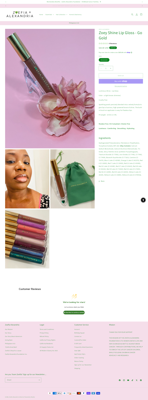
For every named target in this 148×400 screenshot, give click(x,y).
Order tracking (79, 358)
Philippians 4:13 (10, 343)
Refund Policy (44, 336)
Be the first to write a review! (74, 312)
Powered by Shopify (29, 397)
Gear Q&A (77, 350)
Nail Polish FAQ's (79, 354)
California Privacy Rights (47, 340)
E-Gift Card (77, 343)
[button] (49, 14)
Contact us (77, 336)
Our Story (8, 333)
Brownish (105, 60)
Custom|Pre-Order (80, 340)
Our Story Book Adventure (13, 336)
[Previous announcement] (6, 2)
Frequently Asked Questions (83, 347)
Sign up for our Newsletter (83, 365)
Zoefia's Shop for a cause (13, 350)
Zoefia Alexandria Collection (16, 397)
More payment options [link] (121, 86)
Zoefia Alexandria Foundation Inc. (16, 354)
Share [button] (103, 181)
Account (77, 329)
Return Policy (78, 361)
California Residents (46, 343)
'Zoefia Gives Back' (11, 347)
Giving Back (8, 340)
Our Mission (9, 329)
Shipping (77, 368)
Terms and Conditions (47, 329)
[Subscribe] (39, 380)
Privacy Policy (44, 333)
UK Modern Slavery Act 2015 (49, 350)
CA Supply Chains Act (47, 347)
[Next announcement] (142, 2)
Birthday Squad (79, 333)
